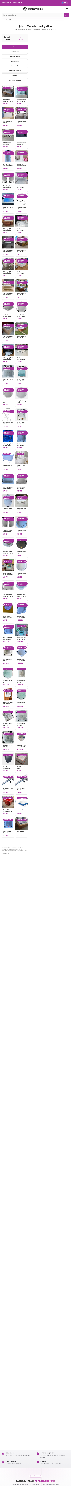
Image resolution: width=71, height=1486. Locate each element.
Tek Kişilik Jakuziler (15, 70)
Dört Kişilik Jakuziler (15, 80)
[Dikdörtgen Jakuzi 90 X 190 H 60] (21, 139)
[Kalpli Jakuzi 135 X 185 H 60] (8, 418)
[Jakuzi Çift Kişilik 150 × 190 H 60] (21, 418)
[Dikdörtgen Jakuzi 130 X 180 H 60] (8, 354)
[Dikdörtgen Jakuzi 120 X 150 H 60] (8, 225)
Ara (66, 15)
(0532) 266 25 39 (6, 3)
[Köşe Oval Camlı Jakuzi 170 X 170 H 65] (21, 655)
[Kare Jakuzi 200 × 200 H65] (8, 655)
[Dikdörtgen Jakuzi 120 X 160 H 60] (21, 246)
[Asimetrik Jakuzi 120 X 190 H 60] (8, 526)
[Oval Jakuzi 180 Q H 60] (21, 548)
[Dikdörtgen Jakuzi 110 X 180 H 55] (21, 225)
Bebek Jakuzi (15, 51)
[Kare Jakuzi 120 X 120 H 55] (8, 117)
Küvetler (14, 75)
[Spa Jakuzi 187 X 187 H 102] (21, 720)
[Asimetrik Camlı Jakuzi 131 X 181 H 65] (21, 591)
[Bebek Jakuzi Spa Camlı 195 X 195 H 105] (21, 741)
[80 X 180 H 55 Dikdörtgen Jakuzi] (21, 160)
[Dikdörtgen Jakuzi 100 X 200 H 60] (8, 289)
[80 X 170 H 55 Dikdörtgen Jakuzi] (8, 160)
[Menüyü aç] (67, 9)
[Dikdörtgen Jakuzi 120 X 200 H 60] (21, 332)
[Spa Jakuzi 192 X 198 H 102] (8, 741)
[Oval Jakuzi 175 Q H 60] (21, 526)
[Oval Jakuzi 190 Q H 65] (21, 569)
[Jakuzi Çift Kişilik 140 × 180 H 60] (21, 375)
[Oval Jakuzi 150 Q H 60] (21, 203)
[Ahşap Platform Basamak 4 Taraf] (21, 827)
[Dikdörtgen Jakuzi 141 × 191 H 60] (8, 440)
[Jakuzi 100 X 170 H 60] (8, 203)
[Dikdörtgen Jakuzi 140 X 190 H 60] (21, 182)
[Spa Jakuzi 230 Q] (21, 698)
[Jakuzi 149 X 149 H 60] (8, 375)
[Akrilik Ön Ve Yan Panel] (21, 763)
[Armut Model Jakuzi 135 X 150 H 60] (21, 311)
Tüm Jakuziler (15, 66)
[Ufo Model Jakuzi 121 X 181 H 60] (8, 311)
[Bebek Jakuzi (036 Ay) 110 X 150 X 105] (21, 634)
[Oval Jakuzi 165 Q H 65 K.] (21, 397)
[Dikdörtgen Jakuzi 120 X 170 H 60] (8, 268)
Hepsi (14, 47)
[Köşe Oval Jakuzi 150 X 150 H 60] (21, 483)
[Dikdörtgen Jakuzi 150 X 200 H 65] (8, 483)
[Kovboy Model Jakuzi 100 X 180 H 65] (8, 96)
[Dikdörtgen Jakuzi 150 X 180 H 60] (21, 440)
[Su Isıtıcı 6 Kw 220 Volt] (8, 784)
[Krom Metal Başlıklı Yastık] (8, 763)
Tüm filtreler (20, 38)
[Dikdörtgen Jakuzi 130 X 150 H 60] (21, 268)
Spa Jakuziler (15, 61)
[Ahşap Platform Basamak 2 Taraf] (8, 806)
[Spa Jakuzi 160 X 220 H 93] (21, 677)
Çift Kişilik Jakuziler (15, 56)
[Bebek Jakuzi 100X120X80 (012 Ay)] (8, 612)
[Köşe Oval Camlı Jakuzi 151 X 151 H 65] (8, 548)
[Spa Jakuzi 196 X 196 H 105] (8, 720)
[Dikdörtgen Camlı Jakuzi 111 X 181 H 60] (8, 591)
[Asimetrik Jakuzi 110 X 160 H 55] (8, 182)
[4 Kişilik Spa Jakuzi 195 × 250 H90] (8, 698)
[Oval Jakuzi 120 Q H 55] (21, 117)
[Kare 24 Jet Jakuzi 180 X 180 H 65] (8, 634)
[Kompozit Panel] (21, 806)
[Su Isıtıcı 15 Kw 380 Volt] (21, 784)
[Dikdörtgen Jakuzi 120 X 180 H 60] (21, 289)
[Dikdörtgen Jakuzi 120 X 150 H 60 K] (8, 246)
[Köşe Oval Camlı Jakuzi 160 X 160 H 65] (21, 612)
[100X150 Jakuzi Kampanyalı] (8, 139)
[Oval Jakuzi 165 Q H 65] (8, 397)
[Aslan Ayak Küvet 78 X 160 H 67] (8, 461)
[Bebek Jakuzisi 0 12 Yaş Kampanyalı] (8, 569)
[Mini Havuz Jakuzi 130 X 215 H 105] (21, 96)
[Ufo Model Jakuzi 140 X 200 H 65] (8, 504)
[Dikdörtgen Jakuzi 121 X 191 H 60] (8, 332)
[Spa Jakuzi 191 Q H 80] (8, 677)
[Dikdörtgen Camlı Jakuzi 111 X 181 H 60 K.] (21, 504)
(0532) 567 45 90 (17, 3)
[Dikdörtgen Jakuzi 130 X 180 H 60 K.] (21, 354)
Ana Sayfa (4, 20)
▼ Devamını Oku (5, 853)
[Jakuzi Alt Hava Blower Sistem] (8, 827)
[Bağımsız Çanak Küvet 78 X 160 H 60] (21, 461)
